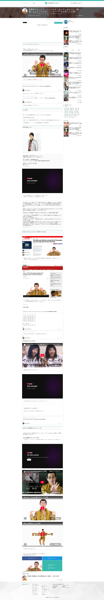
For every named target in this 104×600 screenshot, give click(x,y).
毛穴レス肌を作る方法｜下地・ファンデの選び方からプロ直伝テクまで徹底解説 (75, 123)
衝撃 (72, 108)
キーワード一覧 (65, 585)
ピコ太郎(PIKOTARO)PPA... (28, 102)
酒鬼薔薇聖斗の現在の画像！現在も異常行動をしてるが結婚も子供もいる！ (75, 58)
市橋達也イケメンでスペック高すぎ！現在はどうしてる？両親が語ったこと (75, 63)
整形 (71, 112)
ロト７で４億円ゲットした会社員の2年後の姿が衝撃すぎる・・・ (75, 97)
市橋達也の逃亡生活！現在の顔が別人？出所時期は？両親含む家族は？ (75, 53)
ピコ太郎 (48, 19)
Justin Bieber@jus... (27, 90)
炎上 (77, 108)
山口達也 (67, 114)
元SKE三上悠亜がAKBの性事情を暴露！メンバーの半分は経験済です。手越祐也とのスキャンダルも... (75, 83)
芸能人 (67, 109)
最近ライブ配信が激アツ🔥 (43, 24)
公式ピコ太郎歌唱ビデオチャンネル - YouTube (31, 437)
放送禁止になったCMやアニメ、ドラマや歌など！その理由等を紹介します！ (75, 73)
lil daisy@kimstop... (27, 423)
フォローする (27, 84)
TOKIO (73, 114)
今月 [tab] (72, 50)
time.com (25, 262)
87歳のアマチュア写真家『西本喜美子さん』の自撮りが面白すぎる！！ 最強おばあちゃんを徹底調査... (75, 36)
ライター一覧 (55, 585)
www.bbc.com (26, 304)
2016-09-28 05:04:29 (32, 84)
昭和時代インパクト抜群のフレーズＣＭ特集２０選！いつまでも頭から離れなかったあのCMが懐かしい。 (75, 41)
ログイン (79, 3)
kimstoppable (24, 417)
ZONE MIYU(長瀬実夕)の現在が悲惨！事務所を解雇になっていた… (75, 88)
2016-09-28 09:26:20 (33, 417)
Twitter (67, 108)
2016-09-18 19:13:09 (33, 314)
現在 (77, 109)
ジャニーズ (67, 117)
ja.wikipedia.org (27, 166)
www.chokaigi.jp (26, 152)
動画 (71, 111)
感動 (71, 115)
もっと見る (79, 102)
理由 (76, 111)
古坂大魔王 (61, 19)
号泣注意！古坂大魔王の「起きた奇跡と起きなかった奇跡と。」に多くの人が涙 (43, 576)
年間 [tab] (78, 50)
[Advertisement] (42, 33)
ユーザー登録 (73, 3)
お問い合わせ (55, 586)
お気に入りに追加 (59, 22)
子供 (66, 112)
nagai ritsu (76, 85)
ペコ (76, 55)
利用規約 (63, 586)
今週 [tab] (66, 50)
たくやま (76, 75)
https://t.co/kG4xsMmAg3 (50, 98)
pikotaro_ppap (24, 96)
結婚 (66, 111)
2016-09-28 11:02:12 (33, 96)
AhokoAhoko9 (24, 314)
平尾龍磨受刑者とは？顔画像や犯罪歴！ (75, 68)
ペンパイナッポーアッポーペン (54, 19)
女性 (73, 117)
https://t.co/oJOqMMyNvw (45, 86)
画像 (72, 109)
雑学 (66, 115)
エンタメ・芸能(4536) (79, 15)
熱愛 (75, 115)
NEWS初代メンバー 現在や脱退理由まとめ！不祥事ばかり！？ (75, 78)
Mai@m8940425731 (27, 337)
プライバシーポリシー (66, 587)
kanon (76, 43)
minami (70, 20)
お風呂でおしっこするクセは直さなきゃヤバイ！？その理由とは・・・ (75, 92)
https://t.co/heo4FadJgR (40, 419)
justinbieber (24, 84)
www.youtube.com (27, 441)
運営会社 (54, 587)
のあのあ (76, 80)
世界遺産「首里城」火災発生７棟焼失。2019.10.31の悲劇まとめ (75, 31)
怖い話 (77, 112)
